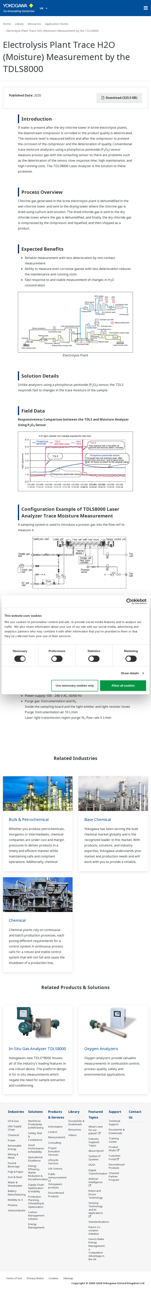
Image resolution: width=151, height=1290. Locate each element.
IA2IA (91, 1164)
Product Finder (113, 1148)
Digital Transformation (97, 1171)
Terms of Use (14, 1278)
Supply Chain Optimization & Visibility (36, 1188)
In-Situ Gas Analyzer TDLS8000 (37, 1048)
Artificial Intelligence (95, 1180)
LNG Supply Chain (15, 1127)
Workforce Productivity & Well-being (35, 1124)
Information (55, 1126)
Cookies (53, 1278)
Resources (34, 24)
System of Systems (94, 1157)
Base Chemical (97, 819)
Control (52, 1132)
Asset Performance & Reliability (36, 1148)
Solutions (35, 1112)
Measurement (56, 1137)
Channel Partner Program (114, 1176)
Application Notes (56, 24)
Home (7, 24)
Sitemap (68, 1278)
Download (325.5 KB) (121, 98)
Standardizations (98, 1221)
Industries (16, 1112)
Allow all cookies (123, 685)
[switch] (57, 659)
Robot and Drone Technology (95, 1194)
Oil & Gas (13, 1121)
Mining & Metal (13, 1155)
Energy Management (36, 1225)
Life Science (55, 1168)
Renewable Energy (14, 1147)
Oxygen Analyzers (101, 1048)
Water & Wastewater (15, 1184)
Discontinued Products (56, 1194)
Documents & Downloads (76, 1122)
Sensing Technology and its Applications (95, 1208)
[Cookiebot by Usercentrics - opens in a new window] (129, 601)
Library (19, 24)
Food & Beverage (14, 1164)
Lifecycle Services (53, 1161)
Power (12, 1140)
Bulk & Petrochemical (29, 819)
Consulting (54, 1142)
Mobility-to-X (15, 1200)
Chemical (17, 920)
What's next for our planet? (95, 1130)
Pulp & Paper (15, 1171)
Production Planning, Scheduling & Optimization (36, 1201)
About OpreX (96, 1150)
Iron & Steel (15, 1177)
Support (115, 1112)
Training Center (114, 1140)
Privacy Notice (35, 1278)
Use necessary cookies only (75, 685)
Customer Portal (115, 1157)
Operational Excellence (35, 1158)
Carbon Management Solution (36, 1215)
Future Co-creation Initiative (94, 1230)
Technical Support (114, 1122)
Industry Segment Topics (93, 1142)
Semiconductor (17, 1210)
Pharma (12, 1205)
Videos (72, 1135)
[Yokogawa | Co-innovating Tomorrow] (19, 8)
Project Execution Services (54, 1151)
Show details (130, 673)
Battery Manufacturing (17, 1192)
